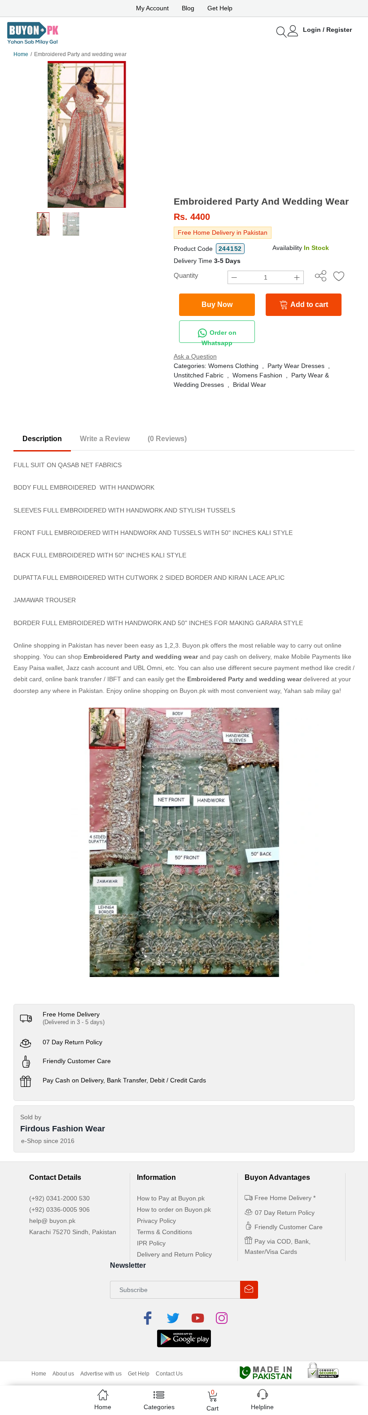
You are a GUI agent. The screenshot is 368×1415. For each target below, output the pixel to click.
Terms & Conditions (164, 1231)
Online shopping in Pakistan (52, 645)
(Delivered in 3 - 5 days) (74, 1022)
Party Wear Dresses (295, 365)
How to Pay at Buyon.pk (171, 1198)
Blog (188, 8)
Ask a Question (195, 356)
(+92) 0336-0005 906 (59, 1209)
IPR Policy (151, 1243)
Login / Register (327, 29)
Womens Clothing (233, 365)
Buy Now (217, 304)
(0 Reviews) (167, 438)
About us (63, 1374)
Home (20, 54)
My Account (152, 8)
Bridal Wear (249, 384)
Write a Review (105, 438)
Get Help (219, 8)
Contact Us (169, 1374)
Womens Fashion (257, 375)
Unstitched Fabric (198, 375)
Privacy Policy (156, 1220)
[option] (86, 134)
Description (42, 438)
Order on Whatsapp (219, 336)
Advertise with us (101, 1374)
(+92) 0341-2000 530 (59, 1198)
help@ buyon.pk (52, 1220)
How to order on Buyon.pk (174, 1209)
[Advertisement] (264, 128)
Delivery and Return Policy (174, 1254)
